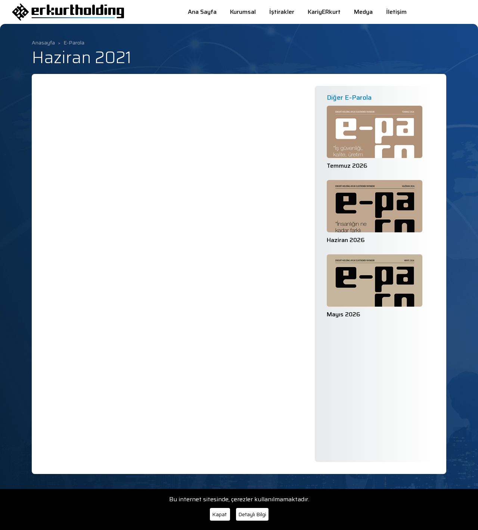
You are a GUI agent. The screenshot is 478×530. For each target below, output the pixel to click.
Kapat (220, 514)
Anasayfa (43, 43)
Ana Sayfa (203, 11)
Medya (364, 11)
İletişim (396, 11)
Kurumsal (243, 11)
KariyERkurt (325, 11)
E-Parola (73, 43)
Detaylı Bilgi (252, 514)
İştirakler (282, 11)
